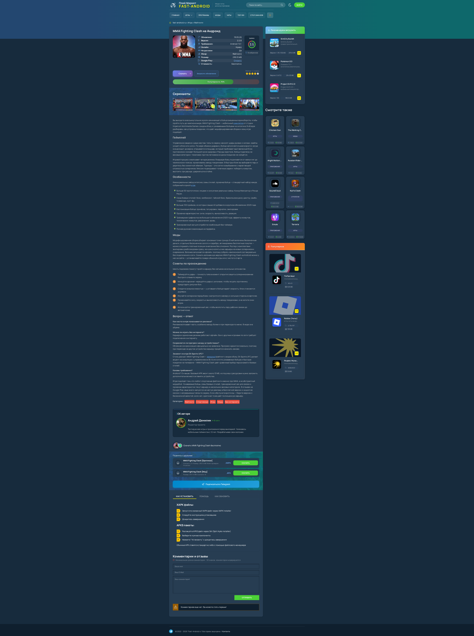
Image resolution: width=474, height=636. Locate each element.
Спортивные (202, 402)
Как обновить (222, 496)
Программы (203, 15)
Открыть (238, 60)
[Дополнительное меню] (270, 15)
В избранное (253, 53)
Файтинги (198, 22)
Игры (187, 15)
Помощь (204, 496)
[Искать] (282, 4)
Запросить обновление (206, 73)
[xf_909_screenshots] (183, 105)
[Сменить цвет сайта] (290, 5)
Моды (217, 15)
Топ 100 (241, 15)
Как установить (184, 496)
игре (193, 185)
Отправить (247, 597)
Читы (229, 15)
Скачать (183, 73)
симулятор (238, 123)
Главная (175, 15)
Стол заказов (256, 15)
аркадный (211, 356)
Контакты (226, 631)
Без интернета (232, 402)
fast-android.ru (179, 22)
